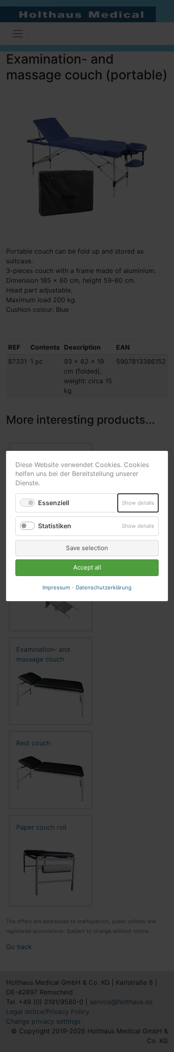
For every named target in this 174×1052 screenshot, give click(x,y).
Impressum (56, 587)
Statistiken (54, 526)
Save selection (87, 548)
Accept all (87, 567)
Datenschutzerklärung (104, 587)
